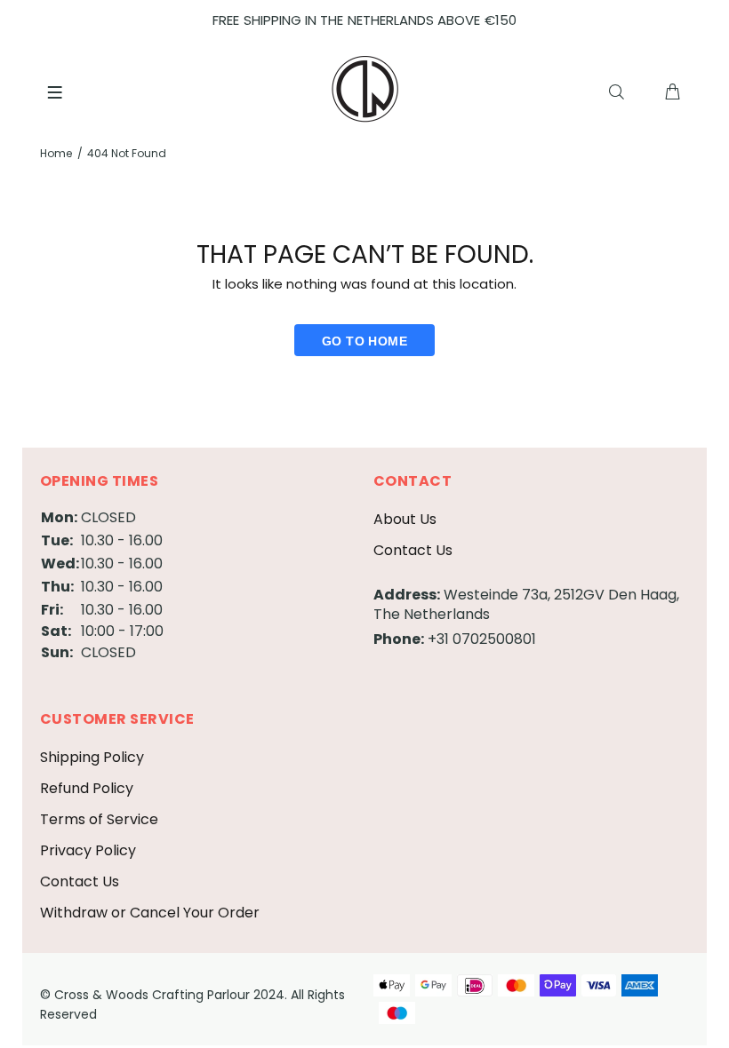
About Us (405, 519)
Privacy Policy (88, 850)
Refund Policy (86, 788)
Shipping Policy (92, 757)
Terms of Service (99, 819)
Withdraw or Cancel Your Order (150, 912)
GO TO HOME (364, 341)
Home (56, 153)
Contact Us (413, 550)
